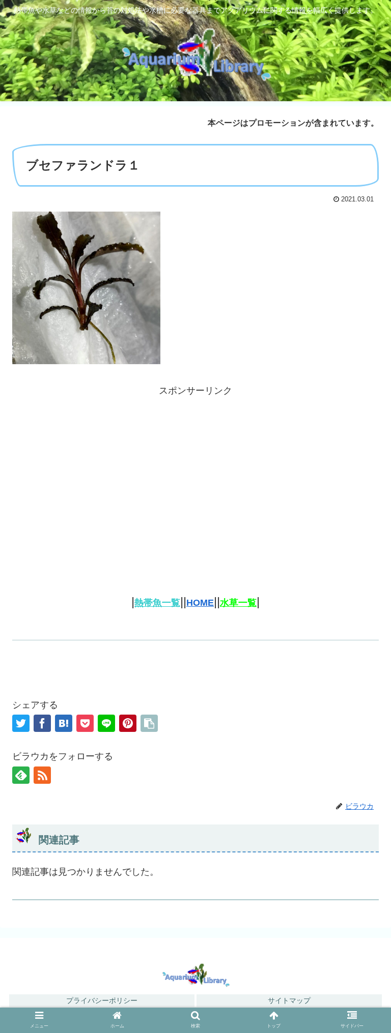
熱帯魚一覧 (157, 603)
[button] (361, 1015)
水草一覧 (238, 603)
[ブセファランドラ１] (63, 723)
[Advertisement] (195, 470)
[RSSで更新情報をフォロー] (42, 775)
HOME (200, 603)
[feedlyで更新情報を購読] (21, 775)
